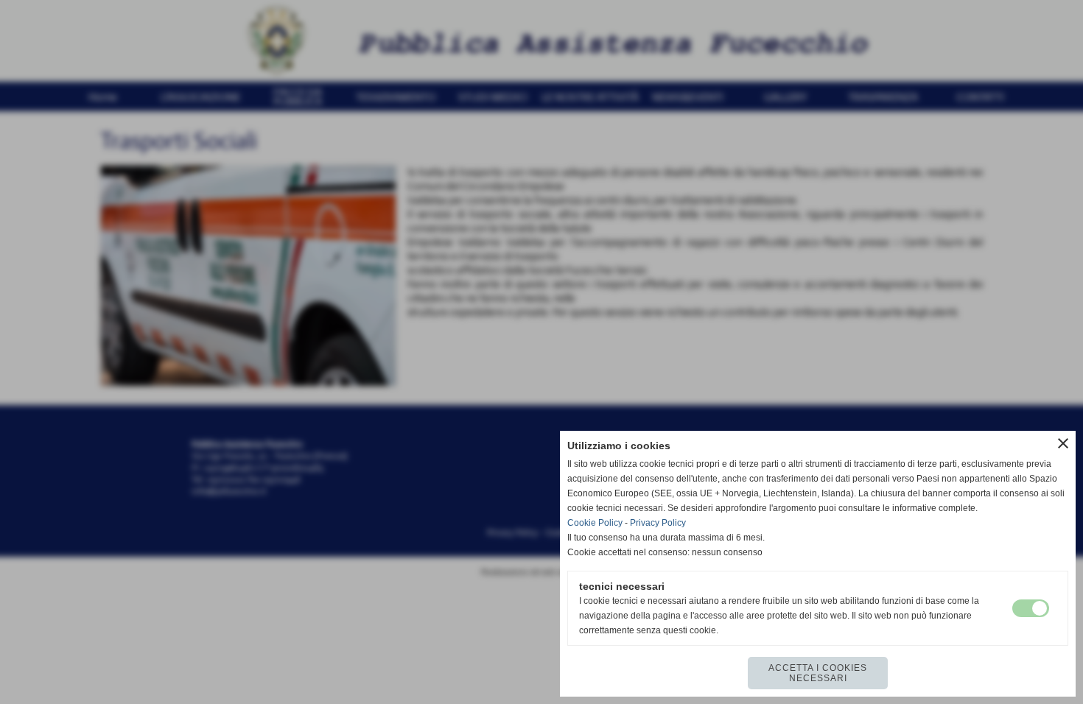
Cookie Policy (595, 523)
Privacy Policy (658, 523)
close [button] (1063, 443)
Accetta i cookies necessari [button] (817, 673)
